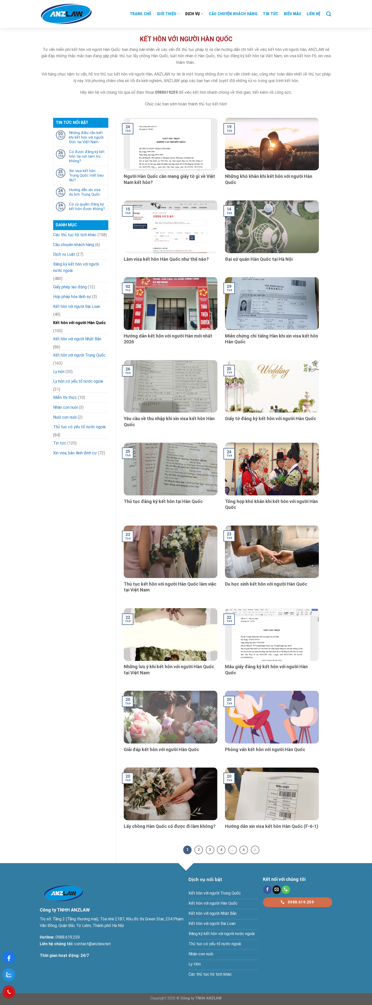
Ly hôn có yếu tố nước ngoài (78, 381)
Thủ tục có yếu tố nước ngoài (79, 426)
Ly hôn (59, 371)
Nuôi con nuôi (65, 417)
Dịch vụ (192, 13)
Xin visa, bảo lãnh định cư (75, 453)
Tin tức (270, 13)
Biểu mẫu (292, 13)
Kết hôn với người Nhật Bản (77, 339)
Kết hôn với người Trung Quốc (79, 355)
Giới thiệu (166, 13)
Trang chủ (140, 13)
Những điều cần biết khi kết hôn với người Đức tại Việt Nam (86, 137)
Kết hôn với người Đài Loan (76, 306)
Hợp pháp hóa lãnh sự (72, 296)
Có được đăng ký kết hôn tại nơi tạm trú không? (87, 156)
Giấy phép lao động (70, 287)
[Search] (328, 13)
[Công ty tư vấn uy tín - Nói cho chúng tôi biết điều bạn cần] (66, 14)
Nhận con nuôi (65, 407)
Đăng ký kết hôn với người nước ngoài (76, 267)
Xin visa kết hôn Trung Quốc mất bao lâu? (86, 175)
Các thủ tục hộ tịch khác (74, 234)
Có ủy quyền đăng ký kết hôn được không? (87, 206)
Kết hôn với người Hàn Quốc (79, 322)
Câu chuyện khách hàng (233, 13)
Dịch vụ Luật (64, 254)
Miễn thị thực (65, 397)
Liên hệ (313, 13)
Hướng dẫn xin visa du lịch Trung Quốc (84, 192)
